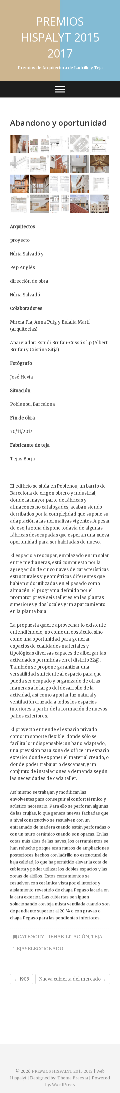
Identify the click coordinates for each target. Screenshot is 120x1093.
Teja (96, 937)
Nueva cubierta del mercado (72, 979)
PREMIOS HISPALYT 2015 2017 (60, 37)
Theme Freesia (72, 1077)
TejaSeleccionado (38, 949)
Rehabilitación (68, 937)
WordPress (63, 1084)
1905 (21, 979)
